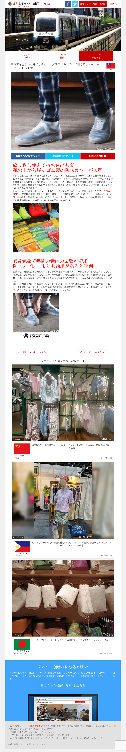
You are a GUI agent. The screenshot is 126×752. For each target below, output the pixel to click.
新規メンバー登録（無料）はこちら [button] (63, 685)
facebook (68, 4)
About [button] (47, 4)
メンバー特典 (62, 56)
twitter (75, 4)
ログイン (114, 4)
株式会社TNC (36, 726)
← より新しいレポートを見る (31, 352)
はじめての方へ (28, 56)
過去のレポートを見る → (92, 352)
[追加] (97, 156)
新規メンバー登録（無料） (93, 4)
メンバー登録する (96, 56)
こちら (42, 744)
